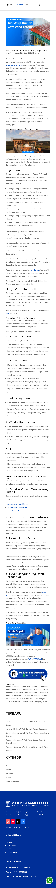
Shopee (10, 842)
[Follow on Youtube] (13, 821)
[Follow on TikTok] (18, 821)
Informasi (9, 774)
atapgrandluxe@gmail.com (24, 876)
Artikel (8, 766)
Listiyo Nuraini (14, 53)
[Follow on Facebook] (23, 821)
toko (7, 313)
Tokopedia (11, 845)
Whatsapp (12, 852)
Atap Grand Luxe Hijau (17, 507)
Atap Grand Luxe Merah (17, 504)
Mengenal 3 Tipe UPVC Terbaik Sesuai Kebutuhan (27, 729)
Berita (8, 770)
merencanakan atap (14, 65)
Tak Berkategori (12, 782)
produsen (35, 270)
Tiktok (10, 849)
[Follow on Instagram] (8, 821)
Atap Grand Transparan (17, 511)
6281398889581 (35, 659)
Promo (36, 53)
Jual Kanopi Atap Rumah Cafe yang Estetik (26, 50)
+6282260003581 (23, 868)
